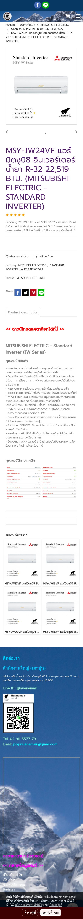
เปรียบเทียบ (46, 257)
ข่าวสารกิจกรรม (14, 884)
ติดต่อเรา (9, 889)
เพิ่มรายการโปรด (18, 257)
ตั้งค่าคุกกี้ (30, 912)
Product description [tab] (23, 312)
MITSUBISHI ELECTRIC (32, 265)
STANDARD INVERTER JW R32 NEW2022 (35, 267)
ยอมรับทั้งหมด (50, 912)
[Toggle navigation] (78, 16)
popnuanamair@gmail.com (35, 744)
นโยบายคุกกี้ (55, 905)
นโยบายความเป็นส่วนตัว (28, 905)
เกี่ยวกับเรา (10, 879)
